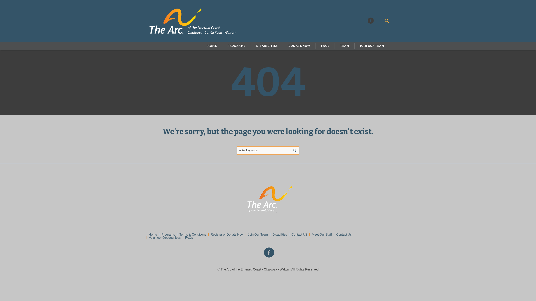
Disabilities (279, 234)
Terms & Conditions (192, 234)
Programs (168, 234)
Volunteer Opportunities (165, 237)
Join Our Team (258, 234)
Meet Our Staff (322, 234)
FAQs (189, 237)
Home (153, 234)
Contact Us (344, 234)
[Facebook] (370, 21)
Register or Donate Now (227, 234)
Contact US (299, 234)
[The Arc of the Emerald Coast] (268, 200)
